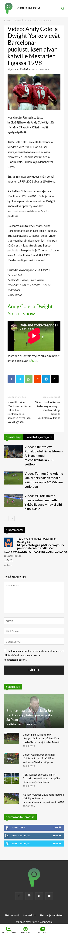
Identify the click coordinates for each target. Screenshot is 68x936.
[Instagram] (29, 896)
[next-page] (12, 518)
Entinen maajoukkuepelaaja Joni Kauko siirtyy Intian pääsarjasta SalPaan (29, 715)
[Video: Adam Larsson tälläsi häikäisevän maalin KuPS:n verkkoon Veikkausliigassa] (11, 758)
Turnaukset (21, 20)
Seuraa (57, 835)
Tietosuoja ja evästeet (51, 915)
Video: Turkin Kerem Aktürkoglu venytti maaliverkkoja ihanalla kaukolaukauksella (47, 410)
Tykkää (57, 827)
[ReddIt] (37, 379)
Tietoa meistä (12, 915)
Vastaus (8, 565)
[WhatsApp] (28, 379)
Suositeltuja (13, 437)
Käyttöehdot (29, 915)
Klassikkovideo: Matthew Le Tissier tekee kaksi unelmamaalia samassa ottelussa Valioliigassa (20, 412)
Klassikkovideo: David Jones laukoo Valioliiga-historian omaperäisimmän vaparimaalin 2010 (43, 798)
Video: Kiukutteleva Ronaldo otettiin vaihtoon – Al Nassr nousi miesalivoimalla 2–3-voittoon (44, 455)
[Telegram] (46, 379)
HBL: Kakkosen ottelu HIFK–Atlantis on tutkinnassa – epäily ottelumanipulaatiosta (41, 778)
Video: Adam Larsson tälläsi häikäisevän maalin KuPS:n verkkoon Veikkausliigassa (39, 758)
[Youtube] (49, 896)
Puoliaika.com (27, 69)
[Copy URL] (55, 379)
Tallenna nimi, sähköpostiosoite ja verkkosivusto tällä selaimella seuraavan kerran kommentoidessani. (34, 655)
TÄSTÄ (33, 360)
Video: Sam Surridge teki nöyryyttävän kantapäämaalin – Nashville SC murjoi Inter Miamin (41, 738)
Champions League (40, 20)
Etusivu (7, 20)
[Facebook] (11, 379)
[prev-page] (6, 518)
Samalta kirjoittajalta (39, 437)
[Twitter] (20, 379)
